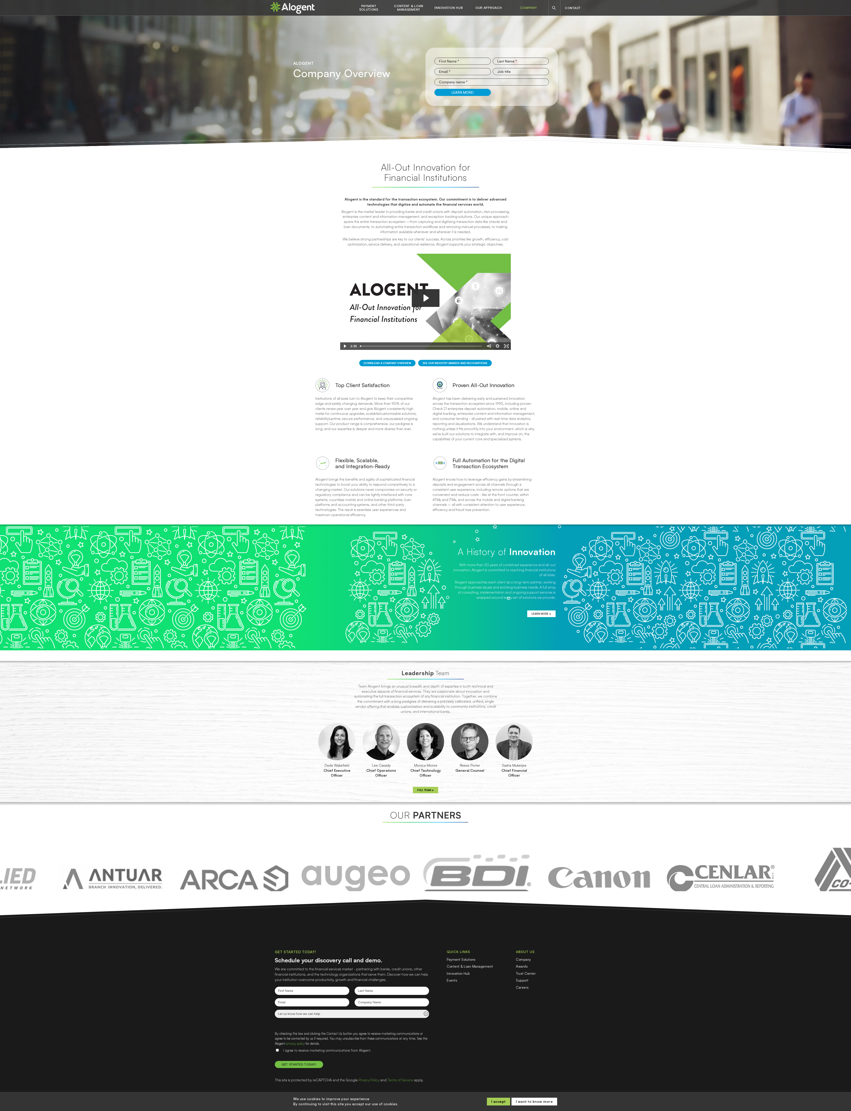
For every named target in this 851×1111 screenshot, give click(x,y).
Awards (522, 966)
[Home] (292, 8)
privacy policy (295, 1043)
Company (528, 8)
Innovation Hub (448, 8)
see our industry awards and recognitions (455, 363)
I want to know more (534, 1101)
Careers (522, 987)
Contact (573, 8)
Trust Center (526, 973)
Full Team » (425, 790)
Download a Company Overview (387, 363)
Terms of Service (400, 1080)
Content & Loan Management (408, 7)
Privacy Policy (369, 1080)
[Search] (554, 8)
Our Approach (488, 8)
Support (522, 980)
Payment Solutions (368, 7)
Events (452, 980)
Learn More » (541, 613)
